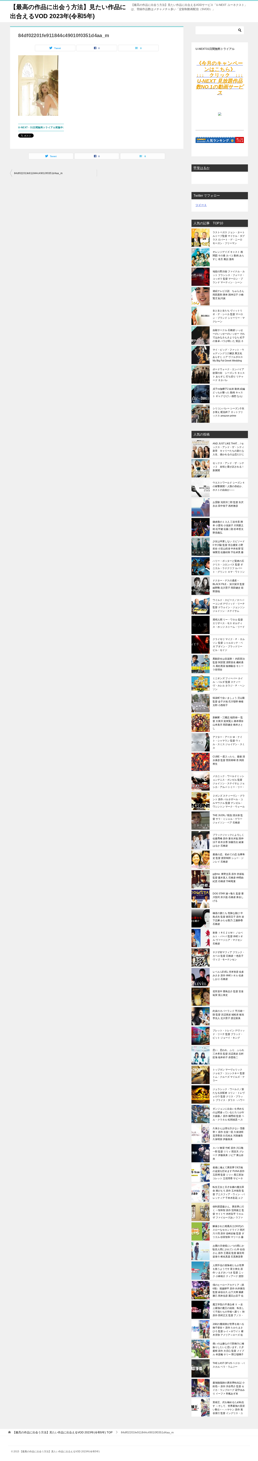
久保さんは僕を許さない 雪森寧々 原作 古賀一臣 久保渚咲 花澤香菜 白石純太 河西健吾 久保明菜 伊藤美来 (229, 1134)
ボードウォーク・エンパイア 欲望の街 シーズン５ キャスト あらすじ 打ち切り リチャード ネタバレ (229, 375)
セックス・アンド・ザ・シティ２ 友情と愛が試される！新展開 (228, 467)
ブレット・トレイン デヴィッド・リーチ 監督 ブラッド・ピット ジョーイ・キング (229, 1034)
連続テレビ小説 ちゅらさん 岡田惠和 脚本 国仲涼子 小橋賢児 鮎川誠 (228, 295)
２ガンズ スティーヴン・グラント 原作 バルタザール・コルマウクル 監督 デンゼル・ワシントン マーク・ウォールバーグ (229, 801)
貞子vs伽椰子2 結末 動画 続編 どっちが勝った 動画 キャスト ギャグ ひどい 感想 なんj (229, 392)
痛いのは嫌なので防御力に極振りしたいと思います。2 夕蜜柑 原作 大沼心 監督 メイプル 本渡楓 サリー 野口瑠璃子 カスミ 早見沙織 (228, 1349)
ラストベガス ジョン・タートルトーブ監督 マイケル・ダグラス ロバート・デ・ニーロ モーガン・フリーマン (229, 238)
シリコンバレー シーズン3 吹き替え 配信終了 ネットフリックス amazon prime (228, 412)
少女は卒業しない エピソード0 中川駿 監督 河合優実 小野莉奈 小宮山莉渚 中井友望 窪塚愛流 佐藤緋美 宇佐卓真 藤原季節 (229, 547)
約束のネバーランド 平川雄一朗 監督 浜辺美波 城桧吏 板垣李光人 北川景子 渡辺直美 (229, 1015)
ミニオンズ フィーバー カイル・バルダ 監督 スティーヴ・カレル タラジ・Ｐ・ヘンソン (229, 684)
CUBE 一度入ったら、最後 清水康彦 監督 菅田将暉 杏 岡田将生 (229, 760)
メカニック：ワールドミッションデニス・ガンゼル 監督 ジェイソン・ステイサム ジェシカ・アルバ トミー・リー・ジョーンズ (229, 781)
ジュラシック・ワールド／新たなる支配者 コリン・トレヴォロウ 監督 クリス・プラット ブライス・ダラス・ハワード (229, 1095)
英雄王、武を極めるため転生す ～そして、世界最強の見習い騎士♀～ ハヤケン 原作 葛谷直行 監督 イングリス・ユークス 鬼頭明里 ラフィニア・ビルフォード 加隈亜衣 (229, 1408)
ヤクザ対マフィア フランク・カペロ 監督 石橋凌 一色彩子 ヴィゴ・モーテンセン (229, 956)
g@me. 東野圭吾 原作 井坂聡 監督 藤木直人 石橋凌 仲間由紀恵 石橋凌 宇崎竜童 (228, 878)
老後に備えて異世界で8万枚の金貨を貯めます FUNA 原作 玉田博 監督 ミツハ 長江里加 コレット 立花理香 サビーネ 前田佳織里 (228, 1173)
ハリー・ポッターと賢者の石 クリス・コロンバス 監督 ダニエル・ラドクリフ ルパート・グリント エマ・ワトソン (229, 566)
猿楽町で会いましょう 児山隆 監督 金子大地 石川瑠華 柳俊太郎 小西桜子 (229, 702)
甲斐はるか (202, 168)
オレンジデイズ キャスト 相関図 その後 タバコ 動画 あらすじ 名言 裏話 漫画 (228, 256)
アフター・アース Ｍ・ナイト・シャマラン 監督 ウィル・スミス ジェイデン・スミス (229, 742)
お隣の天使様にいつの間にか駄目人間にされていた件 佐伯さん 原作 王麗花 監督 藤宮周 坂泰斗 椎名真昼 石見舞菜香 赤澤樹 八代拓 (229, 1251)
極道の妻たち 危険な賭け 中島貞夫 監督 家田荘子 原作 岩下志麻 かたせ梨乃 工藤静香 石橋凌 (228, 918)
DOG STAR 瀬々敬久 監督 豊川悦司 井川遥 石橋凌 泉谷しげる (228, 897)
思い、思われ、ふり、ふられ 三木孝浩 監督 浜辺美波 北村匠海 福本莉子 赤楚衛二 (228, 1054)
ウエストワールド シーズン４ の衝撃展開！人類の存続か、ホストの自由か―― (229, 486)
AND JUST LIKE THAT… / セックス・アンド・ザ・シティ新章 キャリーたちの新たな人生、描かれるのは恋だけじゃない (228, 449)
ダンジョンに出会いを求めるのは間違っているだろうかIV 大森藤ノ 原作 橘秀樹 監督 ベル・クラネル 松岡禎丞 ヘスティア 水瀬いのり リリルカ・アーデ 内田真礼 (228, 1114)
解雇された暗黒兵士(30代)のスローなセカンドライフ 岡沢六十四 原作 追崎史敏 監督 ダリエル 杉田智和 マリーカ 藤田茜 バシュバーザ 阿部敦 (229, 1232)
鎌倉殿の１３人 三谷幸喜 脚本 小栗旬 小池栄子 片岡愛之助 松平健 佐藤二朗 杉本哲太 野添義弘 (228, 527)
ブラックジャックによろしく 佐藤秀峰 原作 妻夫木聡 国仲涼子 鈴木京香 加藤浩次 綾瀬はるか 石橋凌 (228, 840)
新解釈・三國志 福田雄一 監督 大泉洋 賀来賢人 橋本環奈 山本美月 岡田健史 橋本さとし (228, 723)
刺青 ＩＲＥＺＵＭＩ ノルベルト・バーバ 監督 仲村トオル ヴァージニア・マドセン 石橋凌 (228, 938)
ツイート (201, 205)
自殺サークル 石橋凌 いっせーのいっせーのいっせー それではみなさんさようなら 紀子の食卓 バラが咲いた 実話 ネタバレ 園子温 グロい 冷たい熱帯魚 (229, 336)
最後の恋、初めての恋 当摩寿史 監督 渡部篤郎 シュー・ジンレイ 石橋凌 (229, 858)
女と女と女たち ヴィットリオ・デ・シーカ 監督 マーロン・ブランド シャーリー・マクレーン (229, 316)
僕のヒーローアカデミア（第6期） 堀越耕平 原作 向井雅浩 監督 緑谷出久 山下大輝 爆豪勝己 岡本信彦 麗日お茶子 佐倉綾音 (229, 1290)
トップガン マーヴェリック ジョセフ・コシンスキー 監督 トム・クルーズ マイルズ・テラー (229, 1075)
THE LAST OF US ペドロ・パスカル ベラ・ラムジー (229, 1365)
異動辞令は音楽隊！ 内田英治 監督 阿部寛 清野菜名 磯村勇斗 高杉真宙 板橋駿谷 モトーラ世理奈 (229, 664)
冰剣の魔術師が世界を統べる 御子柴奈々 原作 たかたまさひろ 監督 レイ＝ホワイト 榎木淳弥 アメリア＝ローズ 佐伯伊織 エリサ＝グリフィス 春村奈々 (228, 1329)
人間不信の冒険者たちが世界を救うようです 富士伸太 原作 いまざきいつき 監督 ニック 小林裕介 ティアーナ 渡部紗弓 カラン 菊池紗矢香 (228, 1271)
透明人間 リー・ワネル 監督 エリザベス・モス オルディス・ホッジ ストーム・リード (229, 623)
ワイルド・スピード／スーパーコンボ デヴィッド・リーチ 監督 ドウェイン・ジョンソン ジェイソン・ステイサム (229, 605)
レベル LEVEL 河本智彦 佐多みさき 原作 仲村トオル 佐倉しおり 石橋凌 (228, 975)
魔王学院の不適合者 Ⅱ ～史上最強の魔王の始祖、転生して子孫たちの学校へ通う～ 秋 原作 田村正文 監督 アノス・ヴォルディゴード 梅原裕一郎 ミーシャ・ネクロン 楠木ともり (229, 1310)
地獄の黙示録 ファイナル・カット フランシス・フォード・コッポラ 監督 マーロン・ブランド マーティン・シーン (229, 277)
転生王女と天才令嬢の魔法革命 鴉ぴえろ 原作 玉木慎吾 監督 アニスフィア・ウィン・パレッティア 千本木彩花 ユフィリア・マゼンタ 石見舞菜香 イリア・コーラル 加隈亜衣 (229, 1192)
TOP (62, 1432)
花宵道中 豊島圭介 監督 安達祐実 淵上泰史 (228, 993)
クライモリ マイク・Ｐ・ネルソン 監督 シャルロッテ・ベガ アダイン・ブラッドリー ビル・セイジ (229, 645)
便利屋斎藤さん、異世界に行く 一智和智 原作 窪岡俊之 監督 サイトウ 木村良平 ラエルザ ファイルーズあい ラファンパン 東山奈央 (228, 1212)
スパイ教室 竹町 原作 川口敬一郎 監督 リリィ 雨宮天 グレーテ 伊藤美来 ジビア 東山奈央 (228, 1153)
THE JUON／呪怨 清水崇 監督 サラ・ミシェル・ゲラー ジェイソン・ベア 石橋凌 (228, 819)
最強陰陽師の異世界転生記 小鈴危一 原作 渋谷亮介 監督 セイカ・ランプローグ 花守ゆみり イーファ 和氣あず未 (229, 1388)
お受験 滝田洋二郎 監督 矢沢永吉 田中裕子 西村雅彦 (228, 504)
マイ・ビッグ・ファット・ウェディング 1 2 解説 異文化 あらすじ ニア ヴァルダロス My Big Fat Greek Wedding (228, 355)
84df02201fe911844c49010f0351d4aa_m (38, 173)
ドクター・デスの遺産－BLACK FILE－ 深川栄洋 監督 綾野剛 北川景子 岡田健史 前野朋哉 (228, 586)
